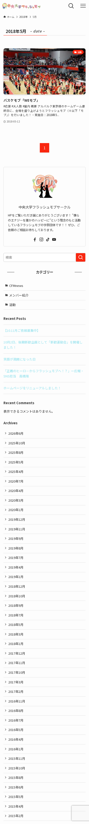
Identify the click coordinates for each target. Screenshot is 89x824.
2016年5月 (15, 729)
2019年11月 (16, 529)
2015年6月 (15, 787)
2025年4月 (15, 471)
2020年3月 (15, 500)
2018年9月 (15, 605)
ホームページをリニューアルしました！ (32, 388)
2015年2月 (15, 815)
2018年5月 (15, 624)
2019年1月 (15, 576)
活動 (12, 304)
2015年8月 (15, 777)
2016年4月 (15, 739)
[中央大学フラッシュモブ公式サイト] (21, 6)
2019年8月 (15, 548)
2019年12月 (16, 519)
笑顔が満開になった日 (19, 359)
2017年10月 (16, 672)
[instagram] (41, 239)
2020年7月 (15, 481)
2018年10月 (16, 596)
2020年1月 (15, 509)
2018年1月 (15, 643)
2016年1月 (15, 749)
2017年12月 (16, 653)
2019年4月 (15, 567)
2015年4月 (15, 806)
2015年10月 (16, 768)
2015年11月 (16, 758)
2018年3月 (15, 634)
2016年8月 (15, 710)
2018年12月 (16, 586)
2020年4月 (15, 490)
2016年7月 (15, 720)
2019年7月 (15, 557)
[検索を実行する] (81, 257)
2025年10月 (16, 443)
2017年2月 (15, 691)
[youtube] (54, 239)
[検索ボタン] (71, 6)
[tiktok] (47, 239)
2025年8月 (15, 452)
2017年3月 (15, 682)
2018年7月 (15, 615)
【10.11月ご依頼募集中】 (21, 330)
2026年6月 (15, 433)
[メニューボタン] (83, 6)
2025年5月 (15, 462)
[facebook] (34, 239)
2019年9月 (15, 538)
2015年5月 (15, 796)
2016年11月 (16, 701)
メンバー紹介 (18, 295)
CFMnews (16, 285)
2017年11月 (16, 662)
